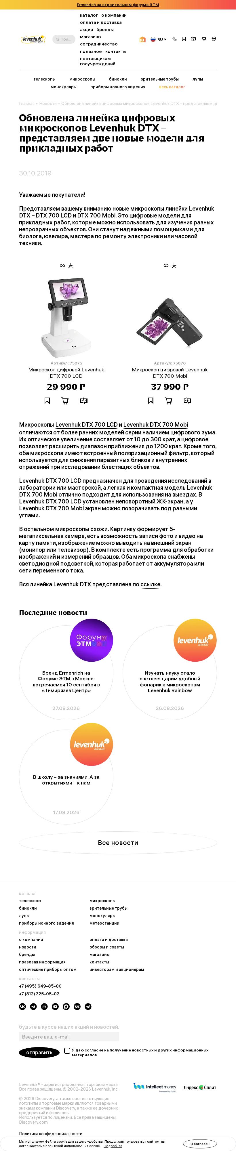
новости (27, 947)
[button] (175, 39)
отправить (39, 1052)
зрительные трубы (160, 79)
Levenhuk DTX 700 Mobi (155, 424)
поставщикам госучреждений (97, 61)
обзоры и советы (107, 947)
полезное (91, 51)
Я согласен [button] (200, 1144)
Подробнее (113, 1146)
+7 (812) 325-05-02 (39, 994)
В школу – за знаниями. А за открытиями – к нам (66, 780)
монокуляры (64, 87)
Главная (27, 103)
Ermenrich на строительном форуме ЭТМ (118, 4)
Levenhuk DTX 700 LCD (86, 424)
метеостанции (104, 923)
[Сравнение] (193, 39)
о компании (114, 15)
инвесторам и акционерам (117, 969)
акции (86, 29)
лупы (198, 79)
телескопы (44, 79)
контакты (115, 51)
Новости (48, 103)
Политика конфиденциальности (50, 1133)
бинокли (118, 79)
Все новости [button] (118, 843)
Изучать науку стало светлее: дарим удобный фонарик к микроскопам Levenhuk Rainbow (170, 681)
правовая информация (42, 962)
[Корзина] (203, 39)
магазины (90, 36)
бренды (105, 29)
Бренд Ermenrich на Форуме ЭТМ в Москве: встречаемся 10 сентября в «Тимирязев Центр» (66, 681)
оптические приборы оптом (48, 969)
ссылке (150, 584)
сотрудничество (99, 44)
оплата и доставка (101, 22)
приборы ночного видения (117, 87)
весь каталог (172, 87)
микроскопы (82, 79)
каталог (89, 15)
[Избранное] (183, 39)
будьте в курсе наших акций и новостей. (69, 1027)
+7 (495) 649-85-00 (40, 986)
